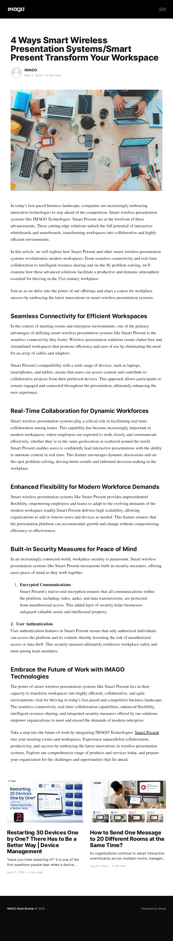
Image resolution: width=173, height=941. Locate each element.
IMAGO (30, 70)
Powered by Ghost (153, 908)
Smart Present (147, 732)
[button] (162, 9)
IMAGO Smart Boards (20, 908)
